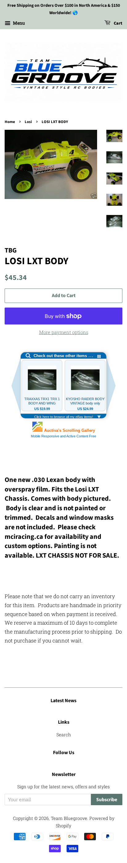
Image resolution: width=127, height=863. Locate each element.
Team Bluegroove (69, 818)
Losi (28, 122)
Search (63, 735)
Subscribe (106, 799)
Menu (18, 23)
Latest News (63, 700)
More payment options (63, 332)
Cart (117, 23)
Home (10, 122)
